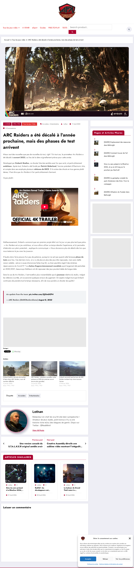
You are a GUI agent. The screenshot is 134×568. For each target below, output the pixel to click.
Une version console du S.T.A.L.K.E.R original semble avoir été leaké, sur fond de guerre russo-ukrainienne (25, 445)
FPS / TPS (17, 124)
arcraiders (45, 124)
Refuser (105, 559)
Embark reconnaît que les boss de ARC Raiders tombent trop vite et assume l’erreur (71, 379)
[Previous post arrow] (4, 443)
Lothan (66, 124)
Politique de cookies (92, 564)
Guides (43, 27)
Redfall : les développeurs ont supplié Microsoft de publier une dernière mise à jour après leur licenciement (43, 489)
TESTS (64, 27)
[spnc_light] (129, 29)
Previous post (37, 440)
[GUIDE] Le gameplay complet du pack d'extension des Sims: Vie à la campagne (116, 181)
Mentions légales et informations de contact (111, 564)
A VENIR (25, 27)
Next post (50, 440)
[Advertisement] (44, 332)
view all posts (38, 430)
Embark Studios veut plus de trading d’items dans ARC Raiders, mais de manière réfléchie (14, 379)
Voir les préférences (123, 559)
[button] (130, 538)
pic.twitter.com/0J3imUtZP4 (41, 294)
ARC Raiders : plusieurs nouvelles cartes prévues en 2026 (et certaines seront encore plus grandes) (43, 379)
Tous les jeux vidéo (10, 27)
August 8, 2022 (45, 300)
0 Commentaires (11, 128)
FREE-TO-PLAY (54, 27)
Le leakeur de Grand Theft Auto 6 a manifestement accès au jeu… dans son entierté (72, 489)
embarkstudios (54, 124)
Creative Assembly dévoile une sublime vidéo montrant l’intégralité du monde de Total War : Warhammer (65, 445)
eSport (34, 27)
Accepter (88, 559)
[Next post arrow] (85, 443)
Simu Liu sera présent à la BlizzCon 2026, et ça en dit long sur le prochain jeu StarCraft (14, 489)
